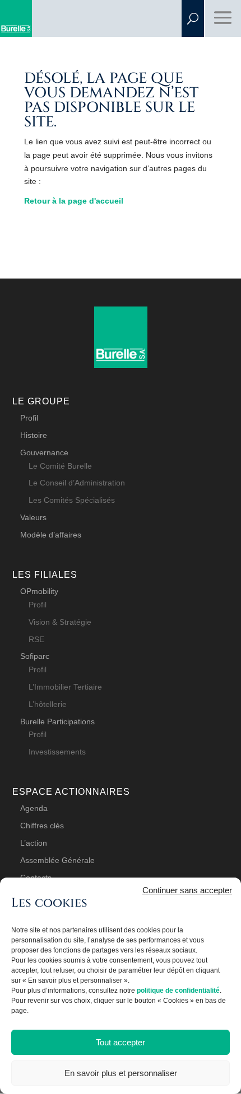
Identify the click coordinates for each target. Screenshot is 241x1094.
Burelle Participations (57, 721)
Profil (29, 417)
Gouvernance (44, 452)
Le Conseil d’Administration (77, 482)
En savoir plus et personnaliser (120, 1073)
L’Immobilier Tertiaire (65, 686)
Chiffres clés (42, 825)
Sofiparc (34, 656)
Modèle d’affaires (50, 534)
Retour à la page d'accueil (73, 200)
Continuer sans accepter (187, 890)
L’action (33, 842)
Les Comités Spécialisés (72, 500)
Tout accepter (120, 1042)
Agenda (34, 808)
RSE (36, 639)
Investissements (57, 751)
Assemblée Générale (57, 860)
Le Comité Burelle (60, 465)
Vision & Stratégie (60, 621)
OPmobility (39, 591)
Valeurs (33, 517)
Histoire (33, 435)
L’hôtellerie (48, 704)
